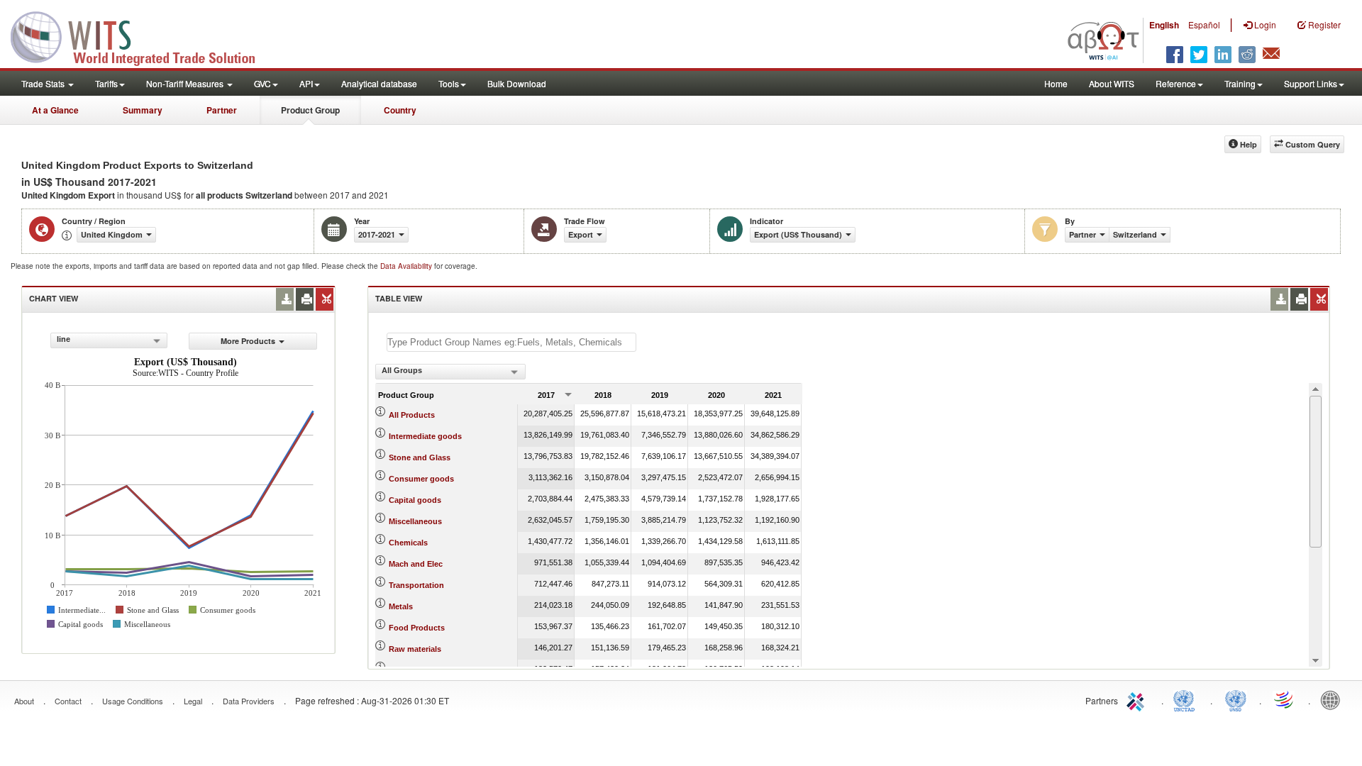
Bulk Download (516, 83)
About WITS (1111, 83)
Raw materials (415, 649)
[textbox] (511, 342)
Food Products (417, 627)
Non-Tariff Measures (186, 83)
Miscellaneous (415, 521)
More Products (248, 340)
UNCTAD (1187, 699)
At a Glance (55, 110)
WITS (142, 35)
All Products (412, 415)
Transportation (416, 585)
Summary (142, 110)
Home (1056, 83)
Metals (401, 606)
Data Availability (407, 266)
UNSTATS (1236, 699)
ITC (1138, 699)
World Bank (1333, 699)
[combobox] (108, 340)
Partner (221, 110)
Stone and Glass (419, 457)
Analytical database (379, 83)
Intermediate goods (425, 436)
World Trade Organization (1284, 699)
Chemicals (408, 542)
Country (400, 110)
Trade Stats (44, 83)
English (1164, 24)
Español (1204, 24)
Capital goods (415, 500)
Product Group (310, 110)
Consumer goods (421, 478)
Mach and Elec (416, 564)
